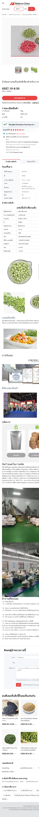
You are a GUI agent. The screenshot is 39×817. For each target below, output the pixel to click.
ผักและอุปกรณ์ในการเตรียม (29, 14)
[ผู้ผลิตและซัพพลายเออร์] (20, 3)
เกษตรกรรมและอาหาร (14, 14)
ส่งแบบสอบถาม (19, 98)
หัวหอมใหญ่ (5, 768)
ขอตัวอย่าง (35, 103)
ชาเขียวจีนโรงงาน (26, 790)
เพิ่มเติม (4, 799)
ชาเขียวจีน (7, 795)
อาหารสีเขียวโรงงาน (10, 790)
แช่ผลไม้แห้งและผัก (26, 768)
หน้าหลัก (4, 14)
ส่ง (18, 685)
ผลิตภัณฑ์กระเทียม (8, 772)
